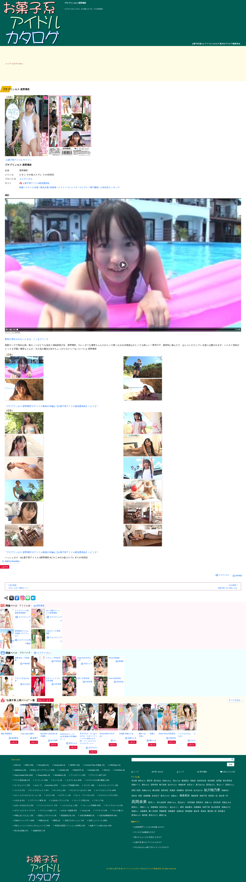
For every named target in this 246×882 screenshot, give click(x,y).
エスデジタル (26, 178)
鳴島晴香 (194, 795)
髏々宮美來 (153, 811)
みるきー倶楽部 (67, 810)
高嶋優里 (171, 811)
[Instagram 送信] (22, 598)
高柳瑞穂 (154, 807)
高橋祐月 (225, 790)
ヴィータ (56, 780)
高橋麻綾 (197, 807)
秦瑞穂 (120, 661)
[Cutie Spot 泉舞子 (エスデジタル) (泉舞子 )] (29, 730)
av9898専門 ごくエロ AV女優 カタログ (149, 827)
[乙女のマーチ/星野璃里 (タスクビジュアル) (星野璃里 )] (38, 648)
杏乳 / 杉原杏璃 (83, 678)
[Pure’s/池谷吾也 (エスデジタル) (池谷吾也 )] (101, 695)
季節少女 (42, 820)
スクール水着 (31, 187)
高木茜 (134, 780)
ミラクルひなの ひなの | (187, 734)
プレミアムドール (112, 805)
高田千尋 (206, 807)
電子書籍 (94, 187)
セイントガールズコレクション (26, 795)
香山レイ (220, 784)
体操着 (53, 187)
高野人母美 (136, 790)
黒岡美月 (199, 802)
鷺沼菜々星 (212, 811)
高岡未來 (139, 801)
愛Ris (55, 820)
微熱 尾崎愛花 (6, 733)
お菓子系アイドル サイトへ (18, 159)
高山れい (182, 802)
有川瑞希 (54, 740)
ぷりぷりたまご (68, 805)
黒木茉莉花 (227, 780)
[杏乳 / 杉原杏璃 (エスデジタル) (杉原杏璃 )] (69, 695)
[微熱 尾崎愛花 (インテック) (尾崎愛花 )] (9, 730)
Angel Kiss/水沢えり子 (84, 658)
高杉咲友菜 (201, 780)
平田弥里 (57, 661)
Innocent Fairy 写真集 (93, 765)
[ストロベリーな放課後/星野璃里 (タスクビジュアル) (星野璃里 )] (7, 627)
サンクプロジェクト (37, 790)
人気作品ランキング (110, 187)
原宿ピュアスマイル (46, 815)
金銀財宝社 (37, 830)
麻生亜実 (156, 790)
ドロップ (97, 800)
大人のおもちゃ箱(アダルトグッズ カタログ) (151, 847)
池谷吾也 (120, 681)
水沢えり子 (88, 663)
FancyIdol (42, 765)
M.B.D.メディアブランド (40, 770)
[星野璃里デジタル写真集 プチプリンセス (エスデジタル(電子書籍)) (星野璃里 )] (7, 648)
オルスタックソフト (107, 785)
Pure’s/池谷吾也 (114, 678)
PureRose (118, 770)
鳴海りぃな (144, 807)
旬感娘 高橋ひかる (126, 733)
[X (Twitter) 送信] (11, 598)
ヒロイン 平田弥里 (53, 657)
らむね (84, 810)
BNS (27, 765)
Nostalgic (92, 770)
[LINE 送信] (27, 598)
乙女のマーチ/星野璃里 (53, 632)
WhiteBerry (59, 775)
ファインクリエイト (46, 805)
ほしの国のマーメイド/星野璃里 (53, 611)
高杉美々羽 (223, 795)
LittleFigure (113, 765)
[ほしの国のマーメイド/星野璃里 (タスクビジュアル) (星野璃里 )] (38, 627)
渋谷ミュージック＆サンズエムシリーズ (29, 825)
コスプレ (83, 187)
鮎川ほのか (198, 790)
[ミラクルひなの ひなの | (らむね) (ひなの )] (187, 730)
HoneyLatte (58, 765)
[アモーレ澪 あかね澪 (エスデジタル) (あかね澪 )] (7, 695)
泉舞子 (35, 738)
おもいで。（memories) (44, 785)
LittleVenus (18, 770)
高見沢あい (163, 807)
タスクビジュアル (25, 619)
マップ (180, 772)
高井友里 (217, 802)
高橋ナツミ (136, 784)
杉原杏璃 (88, 681)
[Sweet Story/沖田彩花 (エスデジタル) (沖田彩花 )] (167, 730)
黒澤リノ (151, 802)
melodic (62, 770)
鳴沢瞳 (144, 815)
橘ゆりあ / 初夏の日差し (147, 734)
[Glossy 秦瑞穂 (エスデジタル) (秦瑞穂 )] (101, 675)
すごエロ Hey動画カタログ (144, 832)
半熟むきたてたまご (22, 815)
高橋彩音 (180, 811)
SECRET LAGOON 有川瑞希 (48, 734)
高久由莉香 (161, 802)
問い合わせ (157, 772)
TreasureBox (42, 775)
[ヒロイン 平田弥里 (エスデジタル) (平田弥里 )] (38, 675)
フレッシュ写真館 (89, 805)
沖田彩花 (172, 738)
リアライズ (99, 810)
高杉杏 (134, 795)
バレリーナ (71, 187)
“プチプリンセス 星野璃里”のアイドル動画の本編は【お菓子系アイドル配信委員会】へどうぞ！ (52, 405)
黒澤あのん (210, 784)
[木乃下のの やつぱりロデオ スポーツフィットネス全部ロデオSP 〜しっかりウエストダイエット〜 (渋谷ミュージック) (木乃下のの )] (88, 730)
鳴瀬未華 (182, 784)
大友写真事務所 (86, 815)
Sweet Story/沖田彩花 (167, 733)
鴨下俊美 (163, 784)
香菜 (140, 795)
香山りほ (176, 780)
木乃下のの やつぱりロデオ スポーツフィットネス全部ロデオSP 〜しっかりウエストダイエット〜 (88, 738)
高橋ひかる (132, 738)
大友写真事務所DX (106, 815)
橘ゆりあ (152, 740)
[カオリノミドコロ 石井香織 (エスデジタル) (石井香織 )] (38, 695)
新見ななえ (73, 743)
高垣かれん (167, 780)
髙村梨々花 (212, 795)
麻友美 (196, 811)
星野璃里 (238, 575)
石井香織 (57, 684)
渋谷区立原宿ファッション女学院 (68, 825)
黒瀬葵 (172, 790)
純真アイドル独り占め (98, 825)
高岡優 (219, 780)
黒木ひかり (153, 815)
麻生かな (145, 784)
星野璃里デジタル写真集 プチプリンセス (22, 633)
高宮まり (190, 784)
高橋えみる (226, 802)
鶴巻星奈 (185, 795)
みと (115, 740)
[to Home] (32, 45)
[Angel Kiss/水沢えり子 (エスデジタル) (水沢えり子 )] (69, 675)
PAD (105, 770)
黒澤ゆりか (136, 815)
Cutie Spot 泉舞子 (27, 733)
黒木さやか (165, 795)
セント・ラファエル (83, 795)
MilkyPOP (77, 770)
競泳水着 (44, 187)
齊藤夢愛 (163, 811)
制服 (21, 187)
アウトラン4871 (96, 775)
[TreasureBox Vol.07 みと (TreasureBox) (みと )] (108, 730)
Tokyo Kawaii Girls (21, 775)
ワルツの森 (116, 810)
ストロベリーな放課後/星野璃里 (22, 611)
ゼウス (48, 795)
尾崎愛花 (14, 738)
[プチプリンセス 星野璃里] (123, 126)
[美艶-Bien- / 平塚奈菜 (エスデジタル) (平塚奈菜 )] (7, 675)
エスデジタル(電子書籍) (24, 641)
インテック (39, 780)
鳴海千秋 (203, 795)
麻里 (182, 807)
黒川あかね (200, 784)
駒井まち (142, 780)
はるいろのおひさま (22, 805)
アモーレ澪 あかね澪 (22, 679)
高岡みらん (229, 784)
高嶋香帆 (147, 795)
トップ (8, 63)
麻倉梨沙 (185, 780)
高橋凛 (193, 780)
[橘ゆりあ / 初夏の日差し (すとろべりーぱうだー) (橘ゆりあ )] (147, 730)
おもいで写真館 (68, 785)
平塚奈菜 (26, 663)
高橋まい (174, 795)
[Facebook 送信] (17, 598)
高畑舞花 (180, 790)
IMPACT (73, 765)
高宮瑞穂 (191, 802)
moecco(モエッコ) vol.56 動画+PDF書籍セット (68, 736)
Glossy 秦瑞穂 (113, 657)
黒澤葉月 (221, 811)
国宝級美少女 (66, 815)
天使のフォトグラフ (22, 820)
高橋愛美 (143, 811)
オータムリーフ (20, 785)
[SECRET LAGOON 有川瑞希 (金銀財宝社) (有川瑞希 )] (49, 730)
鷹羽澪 (149, 780)
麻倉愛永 (188, 807)
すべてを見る (235, 700)
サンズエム (57, 790)
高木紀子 (155, 795)
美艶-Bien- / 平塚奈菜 (22, 658)
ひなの (193, 740)
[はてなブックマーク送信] (33, 598)
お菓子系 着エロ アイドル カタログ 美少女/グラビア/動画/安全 (216, 43)
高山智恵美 (215, 807)
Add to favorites (12, 560)
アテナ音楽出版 (20, 780)
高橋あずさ (226, 807)
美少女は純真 (19, 830)
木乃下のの (92, 747)
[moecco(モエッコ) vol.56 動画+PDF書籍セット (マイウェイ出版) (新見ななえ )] (68, 730)
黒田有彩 (164, 790)
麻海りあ (163, 815)
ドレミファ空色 (80, 800)
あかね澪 (26, 684)
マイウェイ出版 (46, 810)
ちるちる (17, 800)
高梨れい (135, 811)
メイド (61, 187)
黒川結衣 (157, 780)
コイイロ (17, 790)
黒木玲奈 (188, 790)
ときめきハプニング (58, 800)
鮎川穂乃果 (212, 789)
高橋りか (208, 802)
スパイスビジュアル (103, 790)
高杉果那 (211, 780)
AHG (16, 765)
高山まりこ (174, 807)
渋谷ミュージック (96, 820)
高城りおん (171, 802)
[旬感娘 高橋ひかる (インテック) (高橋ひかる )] (127, 730)
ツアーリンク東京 (36, 800)
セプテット (63, 795)
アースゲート (76, 775)
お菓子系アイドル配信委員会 (36, 183)
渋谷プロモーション (72, 820)
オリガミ (87, 785)
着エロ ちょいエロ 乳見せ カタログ (148, 837)
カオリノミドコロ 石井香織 (53, 679)
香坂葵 (203, 811)
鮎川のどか (172, 784)
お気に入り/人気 (227, 772)
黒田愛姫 (188, 811)
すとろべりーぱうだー (79, 790)
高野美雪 (154, 784)
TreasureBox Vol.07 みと (107, 734)
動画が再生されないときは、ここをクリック (27, 338)
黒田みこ (135, 807)
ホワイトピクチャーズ (23, 810)
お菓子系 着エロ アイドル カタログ (148, 842)
